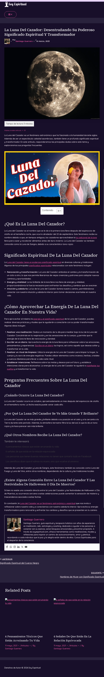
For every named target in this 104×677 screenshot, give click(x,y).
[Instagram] (14, 547)
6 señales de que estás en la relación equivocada (30, 451)
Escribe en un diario (44, 345)
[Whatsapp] (11, 547)
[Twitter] (22, 547)
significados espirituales (40, 265)
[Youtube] (26, 547)
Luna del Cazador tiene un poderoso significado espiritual (34, 262)
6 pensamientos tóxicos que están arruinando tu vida (32, 446)
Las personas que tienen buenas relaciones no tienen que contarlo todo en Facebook (48, 456)
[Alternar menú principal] (10, 14)
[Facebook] (7, 547)
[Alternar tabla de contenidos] (58, 211)
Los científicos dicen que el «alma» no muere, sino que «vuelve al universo (42, 461)
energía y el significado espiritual (48, 319)
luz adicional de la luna (86, 237)
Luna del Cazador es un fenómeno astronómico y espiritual (47, 503)
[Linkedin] (18, 547)
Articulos (25, 645)
